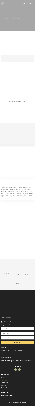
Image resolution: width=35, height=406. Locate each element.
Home (2, 377)
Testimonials (4, 382)
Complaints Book (6, 395)
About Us (3, 385)
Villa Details (4, 380)
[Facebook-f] (15, 369)
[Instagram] (19, 369)
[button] (2, 3)
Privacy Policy (5, 392)
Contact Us (4, 387)
